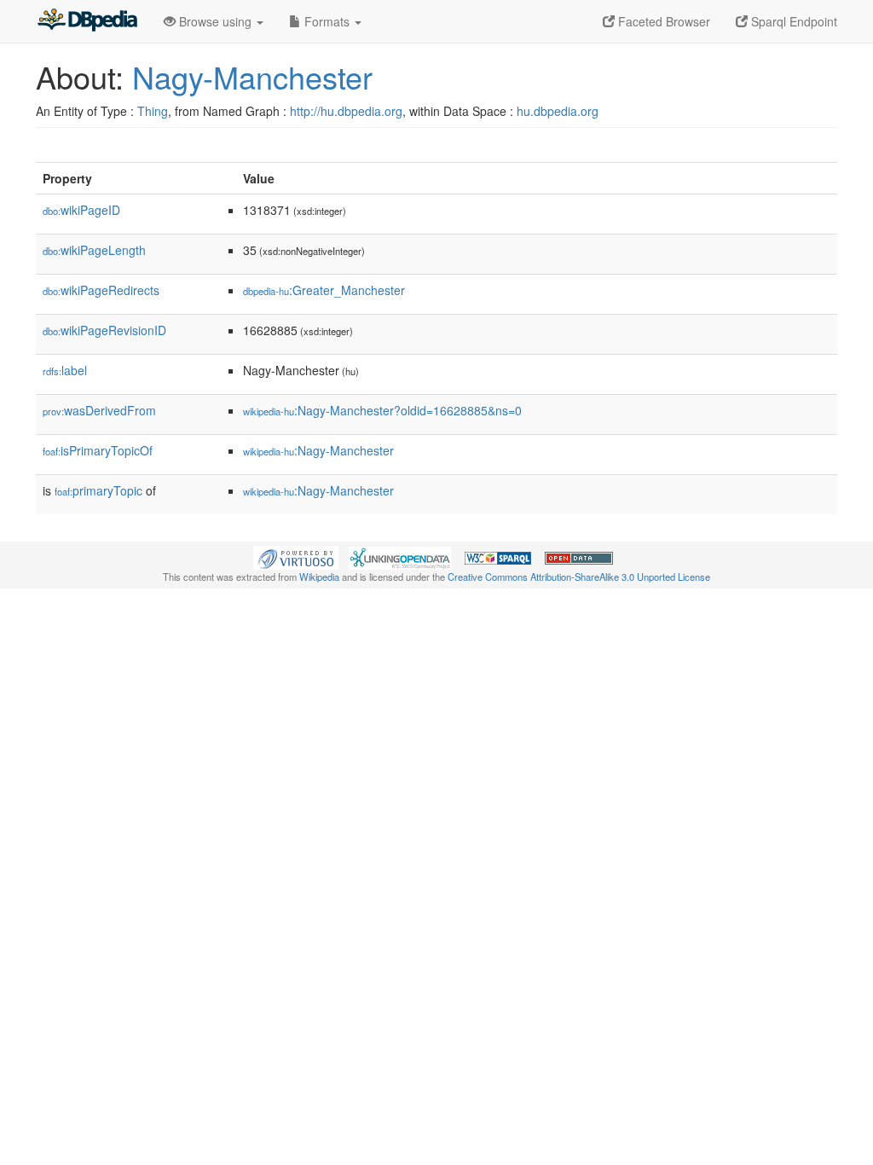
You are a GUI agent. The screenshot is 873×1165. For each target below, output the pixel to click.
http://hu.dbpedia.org (346, 110)
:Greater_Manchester (324, 289)
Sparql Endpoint (792, 21)
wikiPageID (81, 209)
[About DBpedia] (87, 21)
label (65, 370)
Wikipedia (319, 576)
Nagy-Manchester (252, 76)
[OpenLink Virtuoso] (295, 556)
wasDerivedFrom (99, 410)
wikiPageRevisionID (104, 330)
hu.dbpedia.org (557, 110)
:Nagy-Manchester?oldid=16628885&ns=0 (382, 410)
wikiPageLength (94, 249)
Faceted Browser (662, 21)
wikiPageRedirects (101, 289)
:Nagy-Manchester (318, 450)
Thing (152, 110)
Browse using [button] (215, 21)
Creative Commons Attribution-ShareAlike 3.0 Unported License (579, 576)
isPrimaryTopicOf (98, 450)
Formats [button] (327, 21)
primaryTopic (98, 490)
